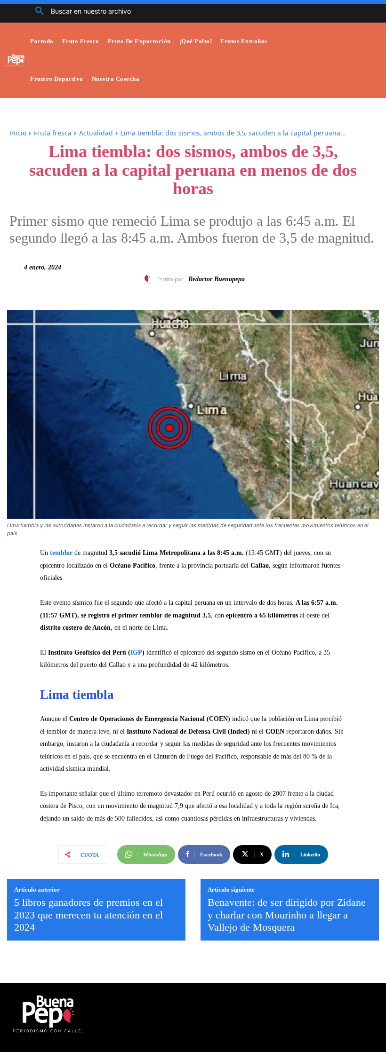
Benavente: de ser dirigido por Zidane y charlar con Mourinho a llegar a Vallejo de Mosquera (287, 914)
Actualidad (96, 132)
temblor (61, 552)
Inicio (17, 132)
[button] (79, 11)
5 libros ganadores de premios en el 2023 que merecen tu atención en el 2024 (88, 914)
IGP (136, 652)
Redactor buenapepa (216, 279)
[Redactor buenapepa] (148, 279)
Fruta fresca (53, 132)
